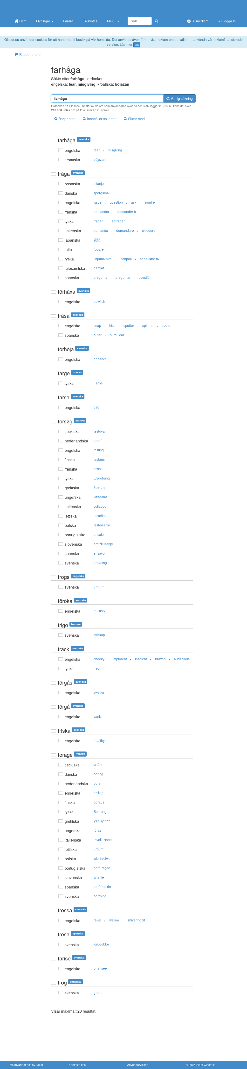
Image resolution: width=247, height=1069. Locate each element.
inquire (149, 202)
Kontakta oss (77, 1065)
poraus (99, 802)
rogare (99, 249)
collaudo (100, 506)
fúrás (97, 830)
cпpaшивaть (103, 258)
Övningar (43, 21)
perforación (102, 886)
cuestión (145, 277)
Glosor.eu (210, 1065)
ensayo (99, 553)
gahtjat (99, 268)
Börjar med (66, 118)
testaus (99, 459)
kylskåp (99, 634)
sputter (129, 325)
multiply (99, 610)
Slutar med (136, 118)
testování (101, 431)
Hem (22, 21)
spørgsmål (102, 192)
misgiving (115, 150)
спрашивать (149, 258)
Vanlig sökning (181, 98)
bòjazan (100, 159)
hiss (112, 325)
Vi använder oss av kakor (26, 1065)
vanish (98, 716)
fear (97, 150)
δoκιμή (99, 487)
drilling (98, 792)
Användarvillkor (137, 1065)
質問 (97, 239)
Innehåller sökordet (101, 118)
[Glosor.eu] (35, 7)
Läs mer (126, 44)
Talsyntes (90, 21)
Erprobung (102, 478)
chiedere (148, 230)
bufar (98, 334)
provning (100, 562)
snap (97, 325)
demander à (126, 211)
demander (101, 211)
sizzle (166, 325)
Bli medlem (199, 21)
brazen (160, 658)
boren (98, 783)
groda (98, 992)
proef (98, 440)
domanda (101, 230)
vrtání (98, 764)
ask (133, 202)
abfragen (118, 221)
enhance (100, 358)
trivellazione (103, 839)
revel (97, 920)
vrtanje (99, 877)
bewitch (99, 301)
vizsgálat (100, 496)
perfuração (102, 867)
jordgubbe (101, 944)
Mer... (112, 21)
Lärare (68, 21)
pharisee (100, 968)
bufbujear (117, 334)
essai (98, 468)
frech (97, 668)
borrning (100, 896)
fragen (98, 221)
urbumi (99, 849)
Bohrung (100, 811)
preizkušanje (103, 543)
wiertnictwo (102, 858)
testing (99, 449)
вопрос (126, 258)
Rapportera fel (29, 54)
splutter (148, 325)
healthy (99, 740)
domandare (125, 230)
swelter (99, 692)
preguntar (123, 277)
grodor (99, 586)
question (116, 202)
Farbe (98, 383)
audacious (182, 658)
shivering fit (136, 920)
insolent (141, 658)
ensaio (99, 534)
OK (137, 45)
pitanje (99, 183)
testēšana (101, 515)
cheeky (99, 658)
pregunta (100, 277)
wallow (114, 920)
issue (98, 202)
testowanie (102, 525)
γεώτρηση (102, 820)
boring (98, 773)
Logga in (228, 21)
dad (96, 407)
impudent (120, 658)
